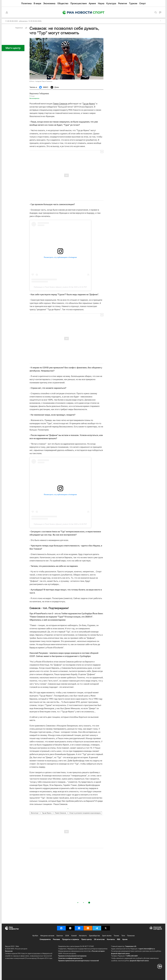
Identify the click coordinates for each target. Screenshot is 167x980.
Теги (123, 936)
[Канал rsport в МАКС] (61, 928)
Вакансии (8, 951)
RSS (118, 939)
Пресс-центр (86, 939)
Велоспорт (35, 813)
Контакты (111, 939)
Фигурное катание (47, 936)
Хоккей (74, 936)
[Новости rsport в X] (105, 928)
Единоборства (94, 936)
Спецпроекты (45, 939)
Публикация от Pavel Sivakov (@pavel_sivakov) (51, 287)
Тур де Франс (89, 103)
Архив (124, 939)
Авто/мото (83, 936)
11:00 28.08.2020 (11, 21)
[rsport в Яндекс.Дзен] (70, 928)
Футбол (35, 936)
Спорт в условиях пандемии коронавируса (85, 813)
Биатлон (60, 936)
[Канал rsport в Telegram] (96, 928)
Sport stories (106, 936)
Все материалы (34, 98)
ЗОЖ (67, 936)
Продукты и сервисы (70, 939)
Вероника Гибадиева (39, 93)
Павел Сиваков (60, 103)
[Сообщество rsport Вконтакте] (79, 928)
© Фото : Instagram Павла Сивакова (41, 81)
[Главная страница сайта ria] (75, 12)
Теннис (116, 936)
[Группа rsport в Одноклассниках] (88, 928)
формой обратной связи (120, 953)
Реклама (56, 939)
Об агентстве (99, 939)
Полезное (131, 936)
